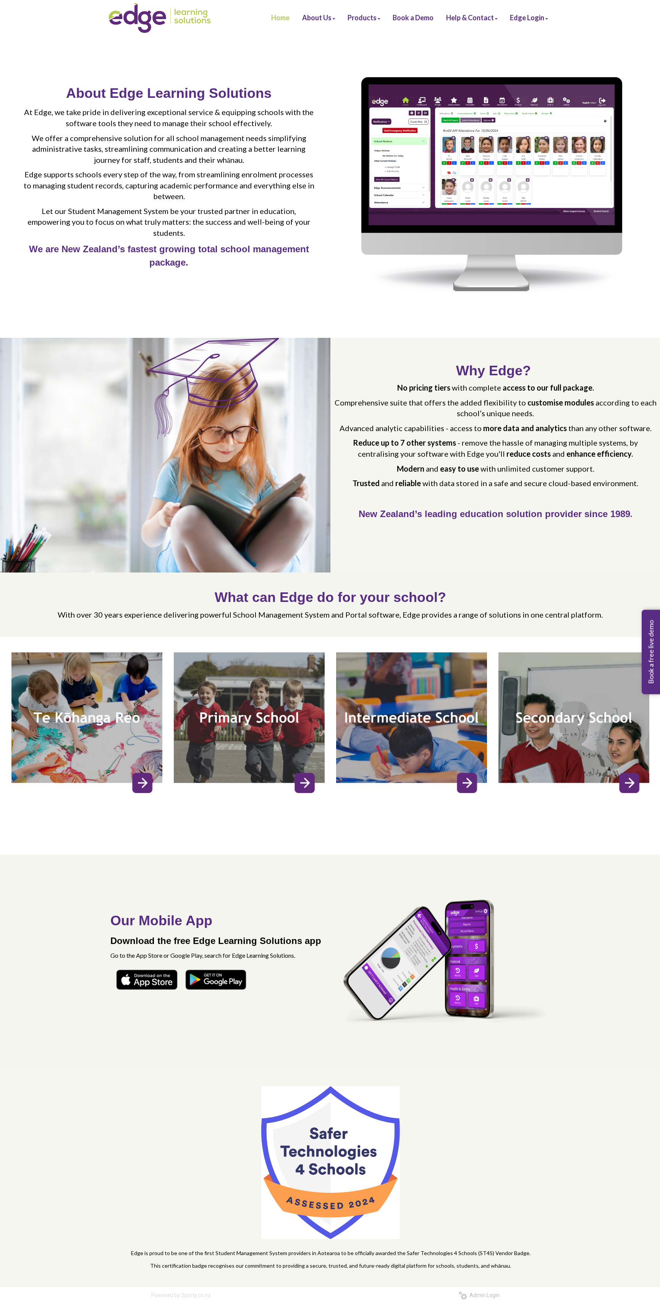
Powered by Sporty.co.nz (181, 1295)
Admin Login (483, 1295)
